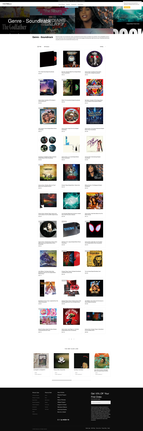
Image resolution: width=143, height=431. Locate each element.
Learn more (127, 7)
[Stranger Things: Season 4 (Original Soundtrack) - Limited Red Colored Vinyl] (71, 258)
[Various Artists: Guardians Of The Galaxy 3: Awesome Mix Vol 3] (48, 87)
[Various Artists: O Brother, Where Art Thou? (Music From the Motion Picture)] (48, 172)
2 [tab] (81, 380)
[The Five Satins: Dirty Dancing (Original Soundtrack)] (94, 144)
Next (71, 378)
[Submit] (109, 402)
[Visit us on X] (66, 420)
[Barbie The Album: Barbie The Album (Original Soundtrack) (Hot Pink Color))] (48, 316)
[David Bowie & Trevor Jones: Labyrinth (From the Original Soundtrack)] (48, 288)
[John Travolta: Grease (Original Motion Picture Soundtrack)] (48, 115)
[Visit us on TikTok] (65, 420)
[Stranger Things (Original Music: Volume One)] (71, 172)
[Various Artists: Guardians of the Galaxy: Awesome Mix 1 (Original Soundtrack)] (94, 59)
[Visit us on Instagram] (58, 420)
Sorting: (101, 46)
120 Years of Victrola (66, 1)
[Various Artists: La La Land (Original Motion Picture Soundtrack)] (71, 144)
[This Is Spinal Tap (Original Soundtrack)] (48, 59)
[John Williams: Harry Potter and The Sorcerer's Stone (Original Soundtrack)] (94, 288)
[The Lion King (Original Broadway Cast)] (94, 258)
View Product (38, 374)
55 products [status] (46, 46)
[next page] (74, 339)
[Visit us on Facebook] (59, 420)
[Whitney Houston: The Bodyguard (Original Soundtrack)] (94, 172)
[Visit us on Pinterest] (68, 420)
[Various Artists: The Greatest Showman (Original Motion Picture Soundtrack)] (94, 115)
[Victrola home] (7, 4)
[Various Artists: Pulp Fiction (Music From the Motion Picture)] (94, 200)
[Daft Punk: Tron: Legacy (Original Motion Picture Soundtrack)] (71, 229)
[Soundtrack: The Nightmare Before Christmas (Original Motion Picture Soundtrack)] (48, 144)
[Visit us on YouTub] (63, 420)
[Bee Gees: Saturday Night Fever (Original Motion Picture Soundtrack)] (71, 59)
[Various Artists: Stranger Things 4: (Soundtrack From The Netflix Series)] (94, 316)
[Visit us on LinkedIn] (61, 420)
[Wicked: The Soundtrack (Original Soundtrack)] (71, 87)
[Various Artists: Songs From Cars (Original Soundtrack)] (71, 115)
